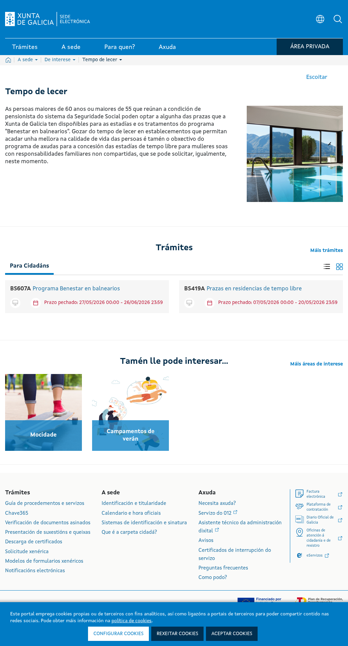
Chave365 (16, 513)
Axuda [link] (167, 47)
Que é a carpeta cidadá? (129, 532)
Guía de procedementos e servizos (44, 503)
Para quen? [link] (119, 47)
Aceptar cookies (231, 633)
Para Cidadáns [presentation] (29, 266)
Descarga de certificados (33, 542)
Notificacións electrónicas (35, 571)
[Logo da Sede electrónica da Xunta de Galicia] (47, 19)
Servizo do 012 (215, 513)
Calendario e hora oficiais (131, 513)
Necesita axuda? (217, 503)
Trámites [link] (25, 47)
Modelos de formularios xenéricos (44, 561)
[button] (338, 19)
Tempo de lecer (100, 59)
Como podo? (212, 577)
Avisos (205, 540)
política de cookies (131, 620)
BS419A (194, 289)
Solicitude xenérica (27, 552)
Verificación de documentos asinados (47, 523)
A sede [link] (71, 47)
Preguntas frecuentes (223, 568)
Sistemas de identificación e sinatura (144, 523)
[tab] (29, 264)
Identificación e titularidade (134, 503)
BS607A (20, 289)
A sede (26, 59)
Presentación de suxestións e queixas (47, 532)
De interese (58, 59)
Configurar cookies (118, 633)
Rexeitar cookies (177, 633)
